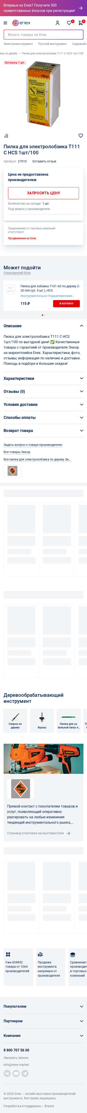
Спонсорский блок (17, 272)
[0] (69, 23)
